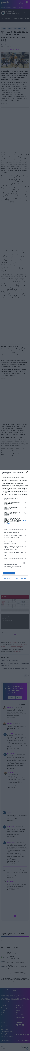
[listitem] (15, 499)
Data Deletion (7, 578)
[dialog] (15, 525)
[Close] (27, 472)
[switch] (24, 502)
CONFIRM (9, 573)
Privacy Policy (23, 578)
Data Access (15, 578)
